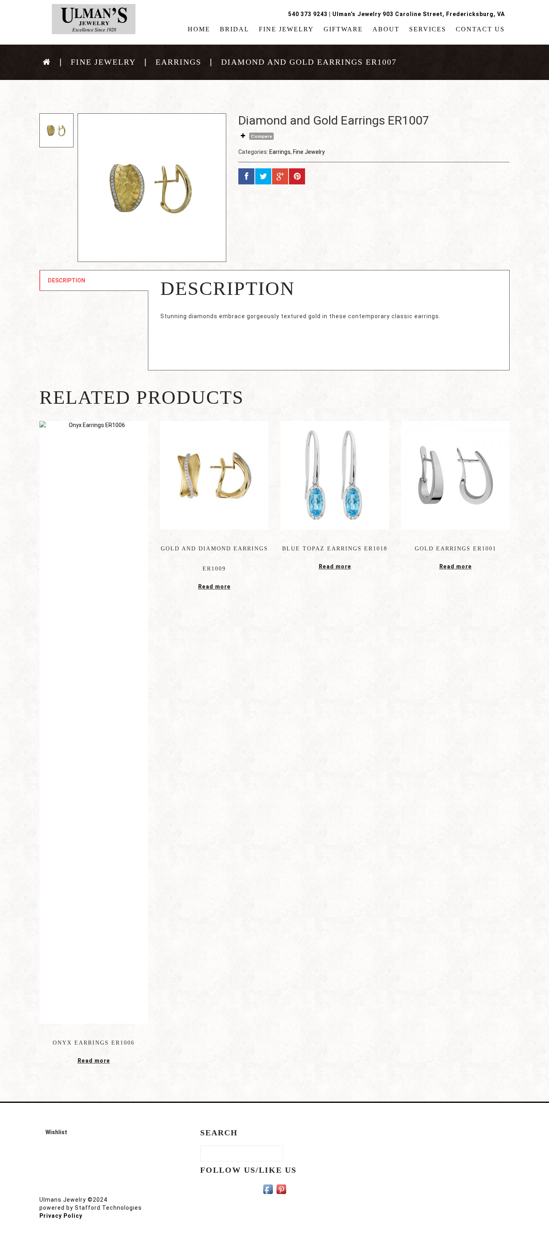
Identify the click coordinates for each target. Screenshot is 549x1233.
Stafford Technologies (108, 1207)
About (386, 29)
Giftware (343, 29)
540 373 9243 (308, 14)
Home (199, 29)
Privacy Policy (60, 1216)
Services (427, 29)
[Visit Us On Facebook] (267, 1189)
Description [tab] (66, 280)
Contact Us (480, 29)
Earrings (178, 61)
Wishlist (56, 1132)
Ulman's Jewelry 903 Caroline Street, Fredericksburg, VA (418, 14)
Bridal (234, 29)
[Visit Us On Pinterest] (281, 1189)
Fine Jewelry (286, 29)
